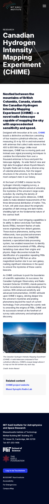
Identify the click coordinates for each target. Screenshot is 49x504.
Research (8, 29)
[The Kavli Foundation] (13, 459)
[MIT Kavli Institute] (12, 6)
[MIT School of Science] (12, 449)
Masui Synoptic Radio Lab (19, 389)
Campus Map (8, 488)
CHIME (41, 133)
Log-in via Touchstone (15, 471)
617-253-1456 (13, 442)
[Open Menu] (44, 6)
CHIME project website (17, 385)
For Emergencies (10, 485)
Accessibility (8, 481)
